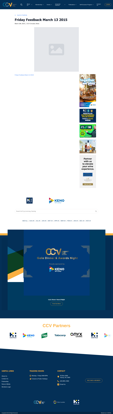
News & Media (6, 384)
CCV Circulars (31, 23)
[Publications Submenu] (76, 4)
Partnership (5, 381)
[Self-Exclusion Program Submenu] (93, 4)
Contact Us (99, 4)
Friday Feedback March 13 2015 (24, 75)
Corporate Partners (57, 4)
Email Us (62, 384)
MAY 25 (50, 221)
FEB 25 (69, 221)
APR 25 (56, 221)
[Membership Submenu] (43, 4)
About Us (28, 4)
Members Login (6, 387)
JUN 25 (44, 221)
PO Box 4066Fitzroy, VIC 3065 (65, 376)
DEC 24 (82, 221)
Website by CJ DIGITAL (106, 413)
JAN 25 (75, 221)
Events (48, 4)
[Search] (96, 211)
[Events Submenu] (52, 4)
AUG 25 (31, 221)
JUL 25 (38, 221)
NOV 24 (88, 221)
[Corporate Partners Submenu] (65, 4)
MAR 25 (63, 221)
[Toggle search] (21, 4)
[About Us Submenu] (32, 4)
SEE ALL (25, 221)
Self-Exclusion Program (86, 4)
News (37, 23)
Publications (72, 4)
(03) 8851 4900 (64, 381)
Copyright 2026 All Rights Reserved (10, 413)
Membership (38, 4)
